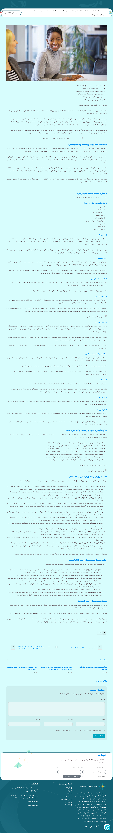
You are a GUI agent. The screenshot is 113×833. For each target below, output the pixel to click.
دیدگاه (102, 699)
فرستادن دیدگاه (99, 736)
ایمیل (70, 719)
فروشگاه (87, 11)
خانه (103, 11)
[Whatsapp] (86, 827)
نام (103, 719)
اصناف (56, 11)
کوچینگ (97, 11)
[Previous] (11, 660)
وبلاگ (40, 11)
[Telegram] (91, 827)
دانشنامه (33, 11)
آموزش (47, 11)
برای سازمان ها (77, 11)
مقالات (100, 633)
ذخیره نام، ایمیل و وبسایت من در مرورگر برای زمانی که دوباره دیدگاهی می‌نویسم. (79, 730)
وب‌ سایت (37, 719)
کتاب (86, 15)
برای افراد (65, 11)
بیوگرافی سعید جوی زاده (98, 15)
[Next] (7, 660)
